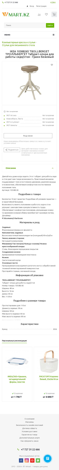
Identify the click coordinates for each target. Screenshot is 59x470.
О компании (29, 419)
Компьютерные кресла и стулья (18, 42)
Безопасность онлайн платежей (29, 425)
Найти (50, 25)
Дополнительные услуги (29, 438)
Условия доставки (29, 431)
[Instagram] (27, 460)
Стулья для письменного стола (18, 45)
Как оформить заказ (29, 441)
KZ (51, 2)
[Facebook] (21, 460)
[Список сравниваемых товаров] (39, 15)
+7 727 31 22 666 (11, 2)
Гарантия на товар (29, 435)
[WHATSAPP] (38, 460)
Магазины (29, 422)
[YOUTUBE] (32, 460)
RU (54, 2)
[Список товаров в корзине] (54, 16)
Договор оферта (29, 428)
